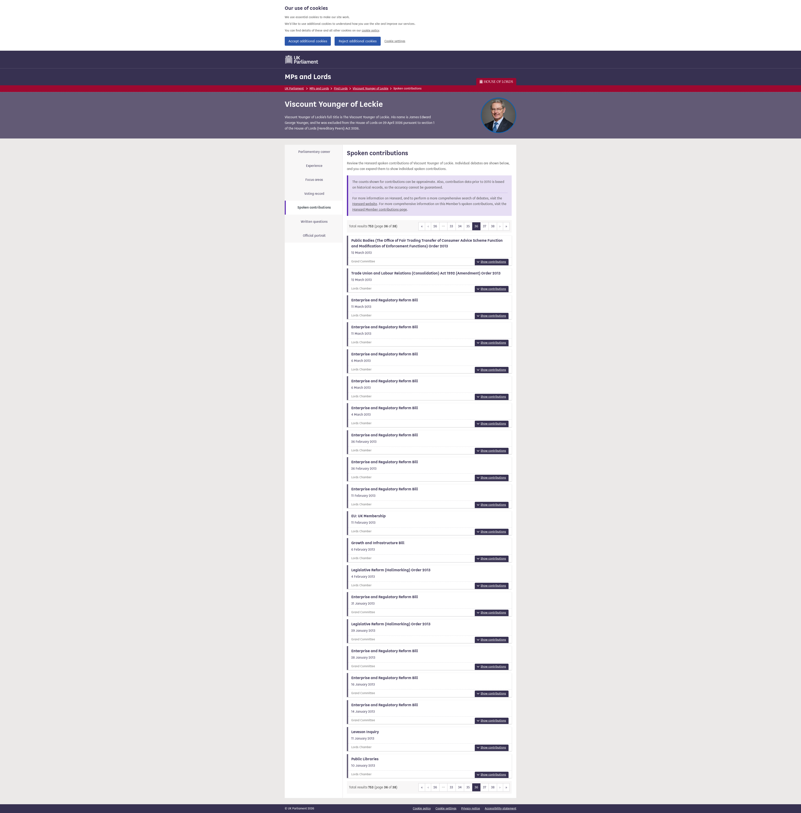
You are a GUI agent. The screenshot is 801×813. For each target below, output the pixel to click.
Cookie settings (394, 41)
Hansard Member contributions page (379, 209)
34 (460, 226)
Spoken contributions (314, 207)
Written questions (314, 222)
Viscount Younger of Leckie (370, 88)
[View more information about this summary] (429, 250)
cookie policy (370, 30)
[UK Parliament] (302, 59)
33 (451, 226)
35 (468, 226)
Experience (314, 166)
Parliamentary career (314, 152)
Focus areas (314, 180)
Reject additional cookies (358, 41)
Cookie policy (422, 808)
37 (484, 226)
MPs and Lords (308, 76)
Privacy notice (470, 808)
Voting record (314, 194)
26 (435, 226)
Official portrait (314, 236)
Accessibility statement (500, 808)
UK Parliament (294, 88)
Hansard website (364, 204)
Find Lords (341, 88)
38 (493, 226)
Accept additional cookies (307, 41)
